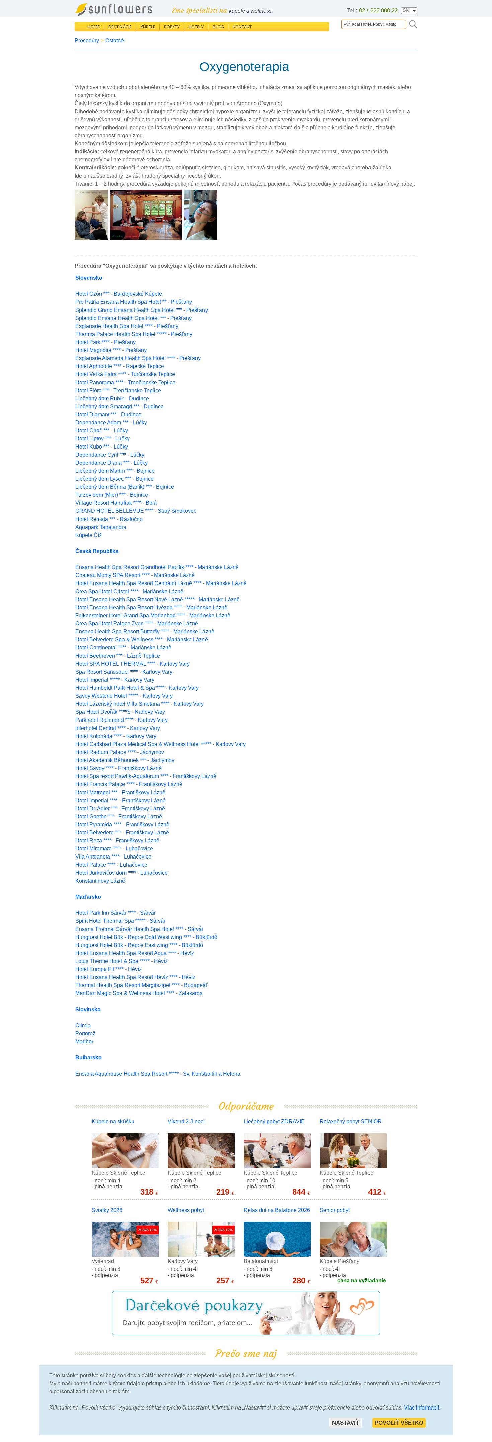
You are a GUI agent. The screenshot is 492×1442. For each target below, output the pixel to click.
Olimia (83, 1025)
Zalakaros (190, 993)
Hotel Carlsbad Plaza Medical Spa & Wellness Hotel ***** (143, 744)
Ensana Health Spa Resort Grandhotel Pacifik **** (134, 567)
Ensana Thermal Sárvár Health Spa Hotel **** (129, 929)
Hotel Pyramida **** (98, 824)
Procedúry (87, 40)
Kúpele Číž (88, 535)
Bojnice (146, 471)
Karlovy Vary (175, 664)
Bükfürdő (206, 937)
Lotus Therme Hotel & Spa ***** (112, 961)
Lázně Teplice (143, 656)
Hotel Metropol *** (96, 792)
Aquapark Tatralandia (100, 527)
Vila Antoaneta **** (97, 857)
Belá (151, 503)
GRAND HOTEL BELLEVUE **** (114, 511)
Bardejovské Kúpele (138, 294)
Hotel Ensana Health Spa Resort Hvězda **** (128, 607)
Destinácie (120, 27)
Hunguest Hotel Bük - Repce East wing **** (126, 945)
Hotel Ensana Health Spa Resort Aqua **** (125, 953)
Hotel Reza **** (93, 840)
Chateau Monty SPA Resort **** (112, 575)
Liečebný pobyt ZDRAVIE (274, 1121)
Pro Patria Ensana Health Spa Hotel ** (120, 302)
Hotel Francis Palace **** (105, 784)
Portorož (85, 1033)
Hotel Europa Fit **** (99, 969)
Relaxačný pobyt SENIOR (351, 1121)
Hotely (196, 27)
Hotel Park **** (92, 342)
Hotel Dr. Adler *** (96, 808)
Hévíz (187, 953)
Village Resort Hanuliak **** (108, 503)
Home (93, 27)
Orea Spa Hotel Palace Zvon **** (114, 623)
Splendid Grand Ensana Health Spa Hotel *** (128, 310)
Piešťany (181, 302)
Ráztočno (131, 519)
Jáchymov (152, 752)
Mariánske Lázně (218, 567)
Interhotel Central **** (100, 728)
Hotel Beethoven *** (98, 656)
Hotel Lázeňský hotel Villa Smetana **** (122, 704)
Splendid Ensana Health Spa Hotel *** (120, 318)
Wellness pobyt (186, 1210)
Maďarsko (88, 897)
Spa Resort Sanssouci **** (106, 672)
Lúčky (140, 422)
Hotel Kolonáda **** (98, 736)
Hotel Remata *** (95, 519)
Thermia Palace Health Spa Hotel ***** (121, 334)
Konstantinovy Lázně (100, 881)
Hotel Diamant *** (96, 414)
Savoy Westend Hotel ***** (106, 696)
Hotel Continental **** (100, 647)
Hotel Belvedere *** (98, 832)
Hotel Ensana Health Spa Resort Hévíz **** (126, 977)
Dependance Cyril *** (100, 455)
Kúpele (147, 27)
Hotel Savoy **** (94, 768)
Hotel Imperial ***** (97, 680)
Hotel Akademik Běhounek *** (110, 760)
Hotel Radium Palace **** (105, 752)
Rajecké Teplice (145, 366)
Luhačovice (139, 848)
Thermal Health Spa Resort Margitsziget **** (127, 985)
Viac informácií (421, 1408)
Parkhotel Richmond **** (104, 720)
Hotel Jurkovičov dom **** (105, 873)
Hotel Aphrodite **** (98, 366)
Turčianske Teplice (153, 374)
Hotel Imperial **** (96, 800)
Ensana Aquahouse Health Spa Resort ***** (127, 1074)
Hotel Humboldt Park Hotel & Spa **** (119, 688)
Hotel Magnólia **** (98, 350)
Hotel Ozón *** (92, 294)
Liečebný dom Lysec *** (103, 479)
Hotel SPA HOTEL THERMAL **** (115, 664)
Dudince (139, 398)
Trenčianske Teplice (151, 382)
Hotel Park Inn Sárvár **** (105, 913)
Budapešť (196, 985)
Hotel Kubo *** (92, 447)
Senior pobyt (335, 1210)
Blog (218, 27)
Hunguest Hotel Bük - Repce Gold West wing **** (133, 937)
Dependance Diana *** (102, 463)
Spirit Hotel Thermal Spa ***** (110, 921)
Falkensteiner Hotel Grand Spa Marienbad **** (130, 615)
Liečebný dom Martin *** (103, 471)
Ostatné (114, 40)
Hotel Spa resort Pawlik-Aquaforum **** (121, 776)
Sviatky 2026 (107, 1210)
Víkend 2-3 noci (186, 1121)
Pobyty (172, 27)
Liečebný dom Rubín (100, 398)
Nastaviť (345, 1423)
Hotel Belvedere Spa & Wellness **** (119, 639)
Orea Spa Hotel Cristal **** (106, 591)
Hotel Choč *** (92, 430)
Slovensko (88, 278)
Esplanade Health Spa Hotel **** (114, 326)
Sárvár (148, 913)
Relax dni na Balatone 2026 (277, 1210)
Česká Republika (96, 551)
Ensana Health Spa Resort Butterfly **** (122, 631)
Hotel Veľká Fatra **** (100, 374)
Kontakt (242, 27)
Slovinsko (88, 1009)
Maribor (84, 1041)
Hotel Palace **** (95, 865)
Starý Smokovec (177, 511)
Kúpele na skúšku (113, 1121)
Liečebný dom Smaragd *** (107, 406)
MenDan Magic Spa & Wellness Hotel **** (124, 993)
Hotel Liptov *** (93, 438)
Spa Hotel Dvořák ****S (103, 712)
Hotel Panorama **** (99, 382)
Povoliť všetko (399, 1423)
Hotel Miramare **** (98, 848)
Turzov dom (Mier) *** (100, 495)
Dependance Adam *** (102, 422)
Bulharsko (88, 1057)
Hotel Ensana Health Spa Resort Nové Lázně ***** (134, 599)
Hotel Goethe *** (94, 816)
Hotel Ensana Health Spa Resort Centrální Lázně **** (138, 583)
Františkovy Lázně (140, 768)
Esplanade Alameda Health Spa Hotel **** (125, 358)
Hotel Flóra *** (92, 390)
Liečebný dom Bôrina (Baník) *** (113, 487)
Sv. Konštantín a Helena (211, 1074)
